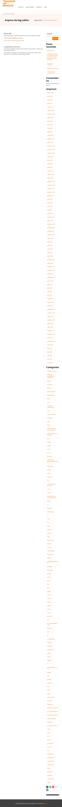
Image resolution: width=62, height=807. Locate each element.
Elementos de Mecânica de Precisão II (52, 461)
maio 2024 (49, 164)
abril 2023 (49, 210)
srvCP (48, 736)
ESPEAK (49, 473)
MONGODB (49, 570)
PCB (48, 620)
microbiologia (50, 551)
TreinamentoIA (50, 761)
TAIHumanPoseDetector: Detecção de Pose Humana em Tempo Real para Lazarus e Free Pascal (52, 57)
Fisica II (49, 492)
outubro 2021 (50, 274)
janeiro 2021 (50, 306)
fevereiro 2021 (50, 302)
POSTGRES (49, 646)
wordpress (49, 775)
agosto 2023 (50, 195)
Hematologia (50, 512)
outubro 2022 (50, 231)
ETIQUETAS (49, 477)
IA (47, 515)
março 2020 (50, 327)
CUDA (48, 421)
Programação (50, 649)
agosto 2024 (50, 156)
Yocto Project (50, 779)
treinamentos (50, 764)
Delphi (48, 425)
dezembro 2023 (51, 181)
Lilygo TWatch (50, 540)
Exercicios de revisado (52, 68)
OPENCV (49, 602)
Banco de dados (51, 391)
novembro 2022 (51, 227)
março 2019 (50, 362)
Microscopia (50, 554)
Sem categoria (50, 697)
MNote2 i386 (7, 33)
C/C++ (49, 402)
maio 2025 (49, 128)
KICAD (48, 526)
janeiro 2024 (50, 178)
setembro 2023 (51, 192)
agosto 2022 (50, 238)
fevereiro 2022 (50, 259)
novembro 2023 (51, 185)
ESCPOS (49, 470)
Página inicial (38, 20)
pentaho (49, 628)
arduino (49, 381)
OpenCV (49, 598)
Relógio (49, 672)
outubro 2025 (50, 110)
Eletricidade (50, 466)
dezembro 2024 (51, 146)
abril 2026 (49, 103)
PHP (48, 632)
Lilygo (48, 536)
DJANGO (49, 442)
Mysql (48, 580)
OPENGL (49, 605)
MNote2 (49, 558)
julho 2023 (49, 199)
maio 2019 (49, 355)
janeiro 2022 (50, 263)
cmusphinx (49, 418)
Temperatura (50, 754)
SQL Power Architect (52, 725)
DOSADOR (49, 456)
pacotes (49, 616)
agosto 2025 (50, 117)
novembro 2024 (51, 149)
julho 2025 (49, 121)
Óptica (49, 609)
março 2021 (50, 298)
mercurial (49, 547)
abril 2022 (49, 252)
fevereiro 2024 (50, 174)
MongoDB (49, 566)
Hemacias (49, 508)
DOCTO (49, 449)
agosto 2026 (50, 93)
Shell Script (50, 704)
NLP (48, 584)
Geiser (48, 501)
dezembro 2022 (51, 224)
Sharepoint (50, 701)
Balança (49, 388)
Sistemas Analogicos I (52, 708)
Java (48, 519)
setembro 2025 (51, 114)
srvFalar (49, 740)
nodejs (48, 591)
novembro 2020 (51, 313)
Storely (45, 803)
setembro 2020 (51, 320)
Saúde (48, 693)
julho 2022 (49, 242)
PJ (47, 635)
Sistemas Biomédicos (52, 715)
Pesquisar (49, 33)
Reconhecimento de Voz (52, 668)
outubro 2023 (50, 188)
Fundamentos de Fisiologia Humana (51, 497)
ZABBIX (48, 782)
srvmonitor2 (50, 743)
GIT (48, 504)
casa (48, 411)
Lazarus (49, 533)
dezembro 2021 (51, 266)
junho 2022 (50, 245)
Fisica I (48, 489)
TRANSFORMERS (51, 757)
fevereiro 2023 (50, 217)
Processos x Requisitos (50, 64)
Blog (48, 398)
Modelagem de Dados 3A (52, 562)
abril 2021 (49, 295)
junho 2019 (49, 352)
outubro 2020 (50, 316)
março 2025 (50, 135)
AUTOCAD (49, 384)
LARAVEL (49, 529)
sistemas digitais (51, 718)
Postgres (49, 642)
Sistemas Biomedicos (52, 711)
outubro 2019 (50, 337)
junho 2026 (50, 96)
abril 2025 (49, 132)
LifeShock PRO (50, 50)
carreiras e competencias (50, 406)
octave (49, 595)
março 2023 (50, 213)
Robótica (49, 679)
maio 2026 (49, 100)
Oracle (48, 612)
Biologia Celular (51, 395)
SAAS (48, 690)
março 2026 (50, 107)
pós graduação (51, 639)
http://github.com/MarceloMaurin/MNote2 (14, 40)
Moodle (49, 573)
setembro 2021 (50, 277)
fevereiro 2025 (50, 139)
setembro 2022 (51, 235)
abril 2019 (49, 359)
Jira (48, 522)
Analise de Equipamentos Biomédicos (50, 376)
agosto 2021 (50, 281)
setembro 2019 (50, 341)
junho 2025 (50, 124)
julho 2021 (49, 284)
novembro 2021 (51, 270)
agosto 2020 (50, 323)
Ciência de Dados (51, 414)
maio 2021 (49, 291)
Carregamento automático (12, 47)
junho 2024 (50, 160)
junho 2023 (50, 203)
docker (49, 445)
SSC (48, 750)
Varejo (48, 768)
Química (49, 660)
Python (49, 656)
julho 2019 (49, 348)
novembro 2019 (51, 334)
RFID (48, 676)
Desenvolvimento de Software (52, 434)
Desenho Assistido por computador (51, 429)
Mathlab (49, 544)
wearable (49, 772)
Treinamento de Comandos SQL (51, 72)
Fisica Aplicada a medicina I (51, 484)
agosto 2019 (50, 345)
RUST (48, 686)
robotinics (49, 683)
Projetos (49, 653)
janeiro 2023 (50, 220)
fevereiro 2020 (50, 330)
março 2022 (50, 256)
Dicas (48, 438)
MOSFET (49, 577)
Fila (48, 480)
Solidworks (49, 722)
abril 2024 (49, 167)
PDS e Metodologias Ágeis (52, 624)
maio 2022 (49, 249)
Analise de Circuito (51, 371)
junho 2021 (49, 288)
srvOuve (49, 747)
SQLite (48, 729)
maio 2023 (49, 206)
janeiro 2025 (50, 142)
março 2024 (50, 171)
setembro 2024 (51, 153)
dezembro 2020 (51, 309)
